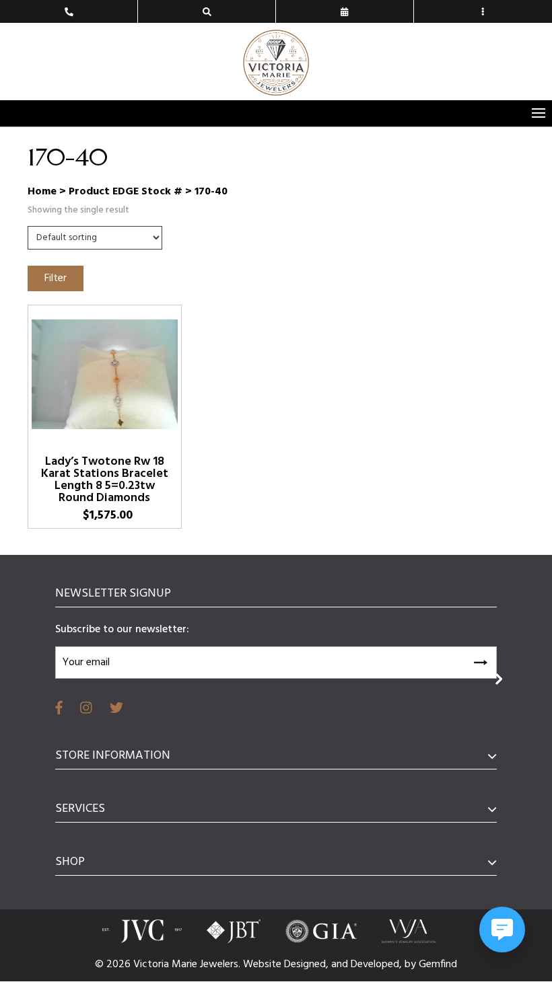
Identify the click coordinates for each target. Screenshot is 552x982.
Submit (480, 660)
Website (263, 964)
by (412, 964)
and (341, 964)
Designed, (307, 964)
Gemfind (438, 964)
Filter (55, 278)
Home (42, 191)
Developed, (378, 964)
